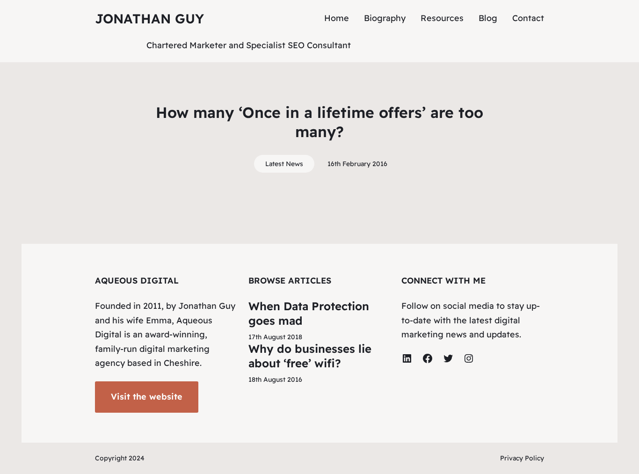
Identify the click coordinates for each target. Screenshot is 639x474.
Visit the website (146, 396)
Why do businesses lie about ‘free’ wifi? (309, 356)
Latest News (284, 164)
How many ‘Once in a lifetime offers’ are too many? (319, 122)
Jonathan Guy (149, 18)
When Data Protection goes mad (308, 313)
